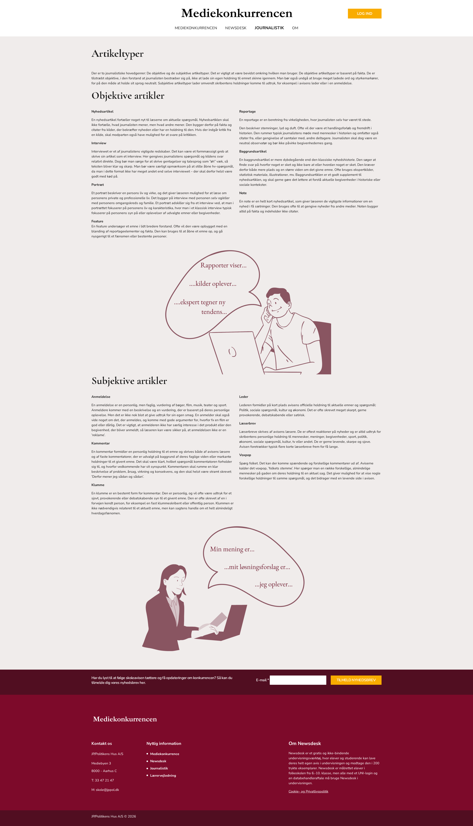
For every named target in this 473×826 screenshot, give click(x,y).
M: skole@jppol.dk (105, 790)
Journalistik (269, 28)
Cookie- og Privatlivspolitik (308, 791)
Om (295, 28)
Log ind (364, 13)
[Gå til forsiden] (236, 13)
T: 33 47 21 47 (102, 780)
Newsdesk (235, 28)
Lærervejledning (163, 775)
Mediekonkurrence (164, 754)
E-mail (262, 680)
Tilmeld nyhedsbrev (356, 680)
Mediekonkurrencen (196, 28)
